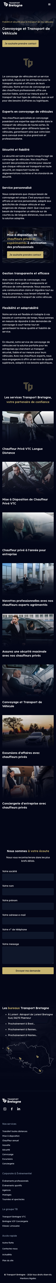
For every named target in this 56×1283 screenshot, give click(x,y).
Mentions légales (28, 1278)
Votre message (10, 944)
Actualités (7, 1254)
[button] (49, 4)
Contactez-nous (10, 1248)
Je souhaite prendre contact (20, 43)
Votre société (9, 871)
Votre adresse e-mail (14, 914)
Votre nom (8, 885)
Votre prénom (9, 900)
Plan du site (7, 1260)
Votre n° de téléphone (14, 929)
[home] (12, 4)
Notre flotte (8, 1242)
